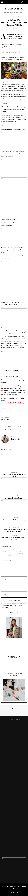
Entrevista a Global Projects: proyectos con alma (14, 537)
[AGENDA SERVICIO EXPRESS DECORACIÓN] (14, 690)
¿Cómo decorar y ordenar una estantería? (14, 847)
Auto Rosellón (5, 419)
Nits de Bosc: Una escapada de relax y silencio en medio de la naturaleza (14, 746)
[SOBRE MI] (14, 628)
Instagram (23, 403)
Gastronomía (9, 17)
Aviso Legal (5, 886)
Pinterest (16, 403)
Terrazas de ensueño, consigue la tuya (14, 822)
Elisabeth (15, 28)
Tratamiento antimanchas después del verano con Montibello (14, 529)
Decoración (14, 768)
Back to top (13, 892)
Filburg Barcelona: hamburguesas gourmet (14, 475)
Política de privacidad (14, 886)
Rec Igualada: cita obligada (14, 498)
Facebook (4, 403)
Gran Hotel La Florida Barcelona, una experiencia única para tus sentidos (14, 797)
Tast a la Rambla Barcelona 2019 (14, 520)
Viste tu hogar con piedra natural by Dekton (14, 772)
